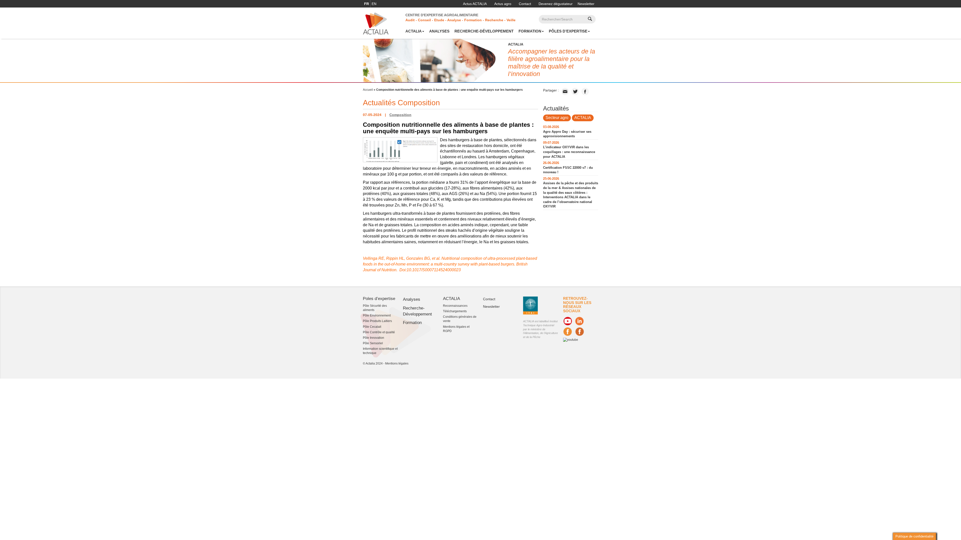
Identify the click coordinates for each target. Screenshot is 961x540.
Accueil (368, 90)
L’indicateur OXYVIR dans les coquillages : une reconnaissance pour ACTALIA (569, 151)
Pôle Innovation (373, 338)
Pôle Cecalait (372, 326)
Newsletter (586, 4)
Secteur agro (557, 118)
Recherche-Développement (484, 31)
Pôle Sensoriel (373, 343)
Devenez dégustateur (556, 4)
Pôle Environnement (377, 315)
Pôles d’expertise (568, 31)
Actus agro (502, 4)
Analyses (439, 31)
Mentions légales (396, 363)
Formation (530, 31)
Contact (525, 4)
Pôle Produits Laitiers (377, 321)
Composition (400, 115)
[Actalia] (376, 23)
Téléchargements (455, 311)
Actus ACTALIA (475, 4)
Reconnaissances (455, 306)
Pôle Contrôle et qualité (379, 332)
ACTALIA (413, 31)
